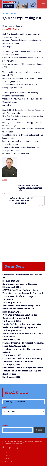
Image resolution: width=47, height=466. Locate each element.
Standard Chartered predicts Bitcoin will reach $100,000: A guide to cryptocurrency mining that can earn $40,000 (23, 347)
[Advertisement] (23, 234)
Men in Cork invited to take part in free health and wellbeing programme (22, 325)
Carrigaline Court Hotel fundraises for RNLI (22, 276)
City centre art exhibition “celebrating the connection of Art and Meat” (22, 360)
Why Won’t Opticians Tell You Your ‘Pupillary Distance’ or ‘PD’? (20, 316)
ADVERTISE (6, 458)
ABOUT (4, 453)
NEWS (4, 180)
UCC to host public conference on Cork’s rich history (22, 335)
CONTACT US (7, 461)
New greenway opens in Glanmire (19, 284)
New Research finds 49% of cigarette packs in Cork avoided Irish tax (21, 307)
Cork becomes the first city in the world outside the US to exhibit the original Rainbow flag (22, 371)
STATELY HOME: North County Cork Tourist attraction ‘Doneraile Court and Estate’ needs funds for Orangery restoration (22, 295)
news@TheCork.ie (10, 29)
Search (5, 425)
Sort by (5, 407)
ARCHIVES (6, 456)
